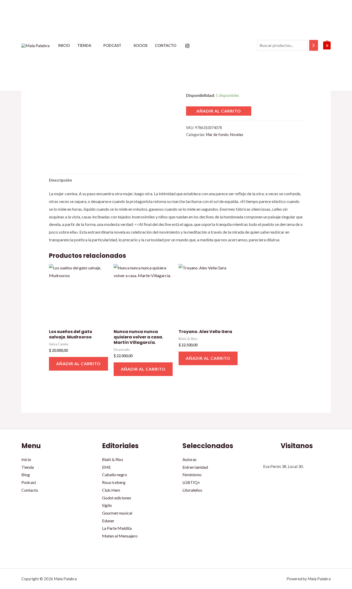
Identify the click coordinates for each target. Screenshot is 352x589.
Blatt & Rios (112, 459)
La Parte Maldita (117, 528)
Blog (25, 474)
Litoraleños (192, 490)
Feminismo (192, 474)
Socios (140, 45)
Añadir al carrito (218, 110)
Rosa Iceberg (113, 482)
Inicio (64, 45)
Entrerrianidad (195, 467)
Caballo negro (114, 474)
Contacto (165, 45)
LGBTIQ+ (191, 482)
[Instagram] (187, 46)
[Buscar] (313, 45)
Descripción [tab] (60, 179)
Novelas (236, 134)
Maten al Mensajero (120, 535)
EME (106, 467)
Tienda (84, 45)
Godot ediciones (116, 497)
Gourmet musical (117, 512)
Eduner (108, 520)
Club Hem (111, 490)
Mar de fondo (217, 134)
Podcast (112, 45)
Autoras (189, 459)
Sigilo (107, 505)
